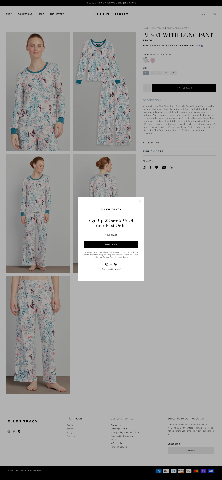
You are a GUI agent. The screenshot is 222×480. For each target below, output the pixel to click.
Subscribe (111, 244)
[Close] (140, 201)
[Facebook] (111, 264)
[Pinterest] (115, 264)
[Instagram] (106, 264)
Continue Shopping (111, 269)
